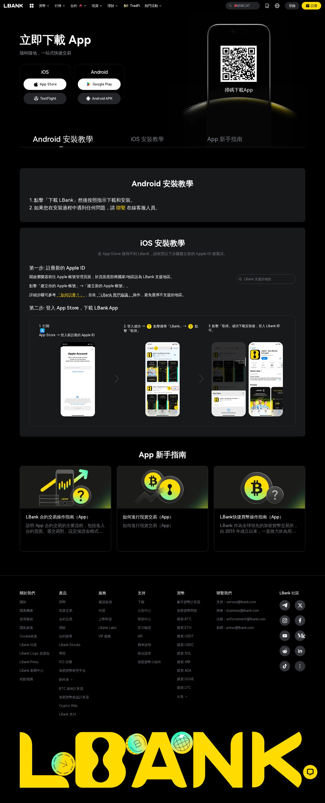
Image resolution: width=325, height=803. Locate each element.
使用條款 (26, 619)
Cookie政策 (28, 636)
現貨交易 (65, 610)
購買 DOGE (185, 679)
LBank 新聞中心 (32, 670)
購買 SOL (184, 653)
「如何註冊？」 (70, 295)
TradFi (135, 6)
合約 (78, 6)
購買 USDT (185, 636)
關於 (23, 602)
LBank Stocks (69, 645)
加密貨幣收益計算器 (74, 697)
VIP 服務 (104, 636)
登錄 (292, 6)
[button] (310, 772)
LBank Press (29, 662)
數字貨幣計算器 (188, 602)
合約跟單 (65, 636)
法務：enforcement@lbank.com (241, 619)
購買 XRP (184, 662)
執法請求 (144, 653)
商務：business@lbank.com (238, 610)
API (140, 636)
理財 (113, 6)
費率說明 (144, 645)
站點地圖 (26, 679)
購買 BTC (184, 619)
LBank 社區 (28, 645)
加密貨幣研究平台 (72, 670)
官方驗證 (144, 628)
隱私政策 (26, 628)
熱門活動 (153, 6)
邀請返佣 (105, 602)
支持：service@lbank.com (236, 602)
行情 (60, 6)
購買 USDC (185, 645)
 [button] (230, 5)
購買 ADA (184, 670)
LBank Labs (107, 628)
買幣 (44, 6)
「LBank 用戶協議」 (115, 295)
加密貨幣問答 (187, 610)
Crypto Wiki (68, 706)
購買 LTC (184, 688)
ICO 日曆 (65, 662)
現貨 (97, 6)
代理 (101, 610)
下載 (141, 602)
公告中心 (144, 610)
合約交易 (65, 619)
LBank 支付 (67, 714)
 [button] (254, 5)
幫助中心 (144, 619)
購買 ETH (184, 628)
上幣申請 (105, 619)
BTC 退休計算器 (71, 688)
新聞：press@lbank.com (235, 628)
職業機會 (26, 610)
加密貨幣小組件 (149, 662)
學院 (62, 653)
